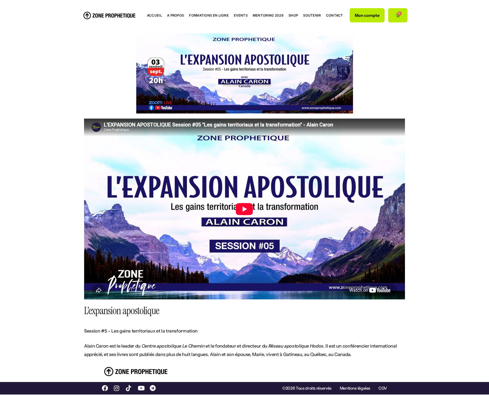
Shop (293, 15)
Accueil (154, 15)
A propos (175, 15)
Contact (334, 15)
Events (241, 15)
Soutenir (312, 15)
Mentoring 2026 (268, 15)
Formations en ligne (209, 15)
